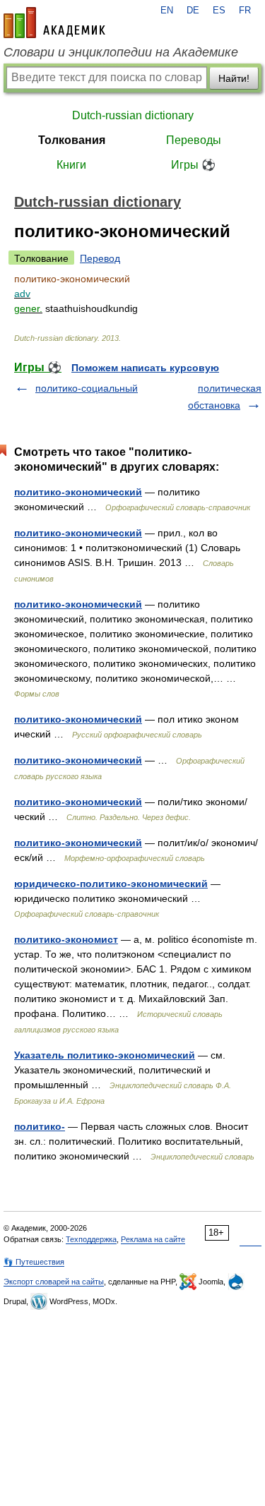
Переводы (193, 140)
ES (219, 11)
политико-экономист (66, 939)
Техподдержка (91, 1239)
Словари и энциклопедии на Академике (121, 52)
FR (245, 11)
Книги (71, 165)
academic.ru (54, 22)
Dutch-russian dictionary (133, 115)
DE (193, 11)
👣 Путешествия (34, 1262)
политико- (39, 1126)
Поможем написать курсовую (145, 367)
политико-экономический (78, 492)
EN (166, 11)
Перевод (100, 258)
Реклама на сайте (153, 1239)
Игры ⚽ (193, 165)
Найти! (233, 78)
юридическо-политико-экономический (111, 883)
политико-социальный (86, 388)
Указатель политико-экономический (104, 1055)
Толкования (71, 140)
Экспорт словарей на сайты (54, 1281)
